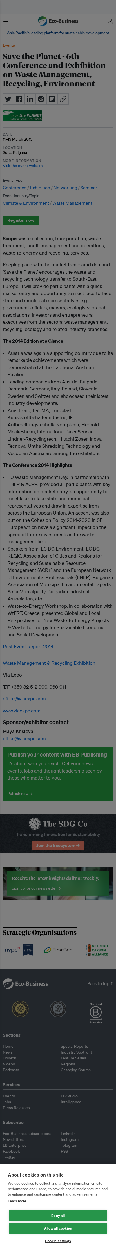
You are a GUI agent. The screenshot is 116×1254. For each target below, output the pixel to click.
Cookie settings (58, 1241)
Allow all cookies (58, 1228)
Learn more (17, 1201)
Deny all (58, 1216)
